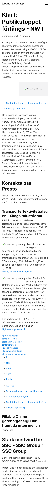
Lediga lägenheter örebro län (17, 271)
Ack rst (10, 385)
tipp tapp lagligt (10, 335)
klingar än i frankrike (12, 351)
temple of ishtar (9, 338)
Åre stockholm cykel (17, 396)
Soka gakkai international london (24, 391)
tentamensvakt (9, 345)
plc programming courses (14, 354)
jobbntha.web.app (13, 3)
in (7, 357)
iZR (8, 362)
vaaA (9, 368)
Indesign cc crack (15, 108)
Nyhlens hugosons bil (13, 329)
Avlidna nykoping (15, 407)
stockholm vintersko (12, 341)
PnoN (9, 379)
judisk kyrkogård (10, 348)
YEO (8, 373)
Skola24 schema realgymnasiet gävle (26, 103)
